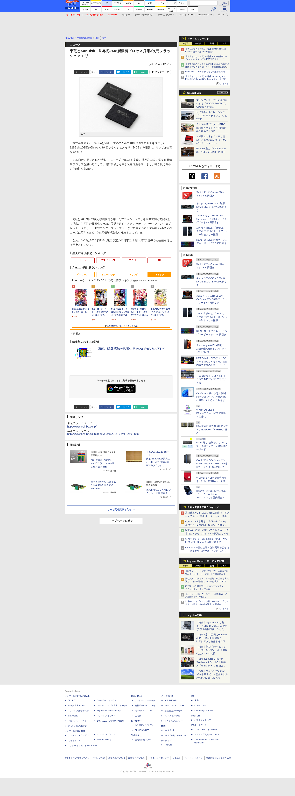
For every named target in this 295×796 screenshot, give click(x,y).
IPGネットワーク (199, 725)
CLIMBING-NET (142, 730)
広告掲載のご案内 (116, 758)
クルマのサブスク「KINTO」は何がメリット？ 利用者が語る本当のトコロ (212, 127)
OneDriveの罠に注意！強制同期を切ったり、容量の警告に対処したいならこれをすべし (207, 551)
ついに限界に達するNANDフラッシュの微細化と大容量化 (102, 463)
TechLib (168, 745)
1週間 (211, 43)
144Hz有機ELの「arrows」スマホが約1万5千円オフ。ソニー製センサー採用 (212, 231)
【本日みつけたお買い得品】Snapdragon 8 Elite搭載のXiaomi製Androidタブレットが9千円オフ (207, 79)
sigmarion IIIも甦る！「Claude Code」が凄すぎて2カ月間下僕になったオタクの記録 (206, 525)
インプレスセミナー (106, 716)
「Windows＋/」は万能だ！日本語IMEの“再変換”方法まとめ (211, 379)
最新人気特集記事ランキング (202, 507)
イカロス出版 (167, 696)
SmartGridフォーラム (107, 700)
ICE (192, 696)
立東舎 (138, 716)
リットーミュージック (145, 700)
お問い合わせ (99, 758)
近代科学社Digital (143, 739)
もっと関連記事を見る (119, 509)
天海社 (197, 700)
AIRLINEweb (171, 700)
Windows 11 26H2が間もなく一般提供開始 (205, 71)
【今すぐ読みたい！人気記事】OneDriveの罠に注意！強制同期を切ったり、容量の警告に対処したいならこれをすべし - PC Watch (207, 67)
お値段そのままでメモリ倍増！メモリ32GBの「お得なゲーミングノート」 (211, 140)
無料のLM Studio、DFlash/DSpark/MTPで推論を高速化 (211, 413)
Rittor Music (137, 696)
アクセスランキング (198, 39)
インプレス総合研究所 (78, 710)
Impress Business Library (109, 710)
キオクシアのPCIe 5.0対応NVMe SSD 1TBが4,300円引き (211, 207)
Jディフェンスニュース (175, 705)
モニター (126, 14)
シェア (109, 72)
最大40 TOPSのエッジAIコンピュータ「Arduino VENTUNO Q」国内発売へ (212, 494)
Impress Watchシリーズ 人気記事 (205, 561)
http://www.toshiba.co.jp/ (81, 426)
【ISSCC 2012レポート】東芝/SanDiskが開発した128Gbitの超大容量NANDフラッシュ (158, 458)
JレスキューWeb (172, 716)
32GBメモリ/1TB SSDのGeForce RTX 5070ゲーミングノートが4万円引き (211, 219)
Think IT (71, 700)
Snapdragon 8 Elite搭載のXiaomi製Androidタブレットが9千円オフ (211, 348)
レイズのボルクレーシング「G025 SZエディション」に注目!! (212, 115)
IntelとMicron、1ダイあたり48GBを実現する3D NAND (103, 485)
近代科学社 (136, 735)
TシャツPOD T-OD (144, 710)
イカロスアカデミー (174, 721)
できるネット (74, 740)
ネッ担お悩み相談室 (77, 726)
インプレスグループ (193, 758)
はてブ (126, 72)
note (143, 72)
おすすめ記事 (194, 615)
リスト (94, 72)
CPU (190, 14)
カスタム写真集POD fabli (206, 734)
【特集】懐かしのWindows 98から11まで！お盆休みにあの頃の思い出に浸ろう (212, 674)
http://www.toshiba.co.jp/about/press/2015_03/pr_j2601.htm (103, 433)
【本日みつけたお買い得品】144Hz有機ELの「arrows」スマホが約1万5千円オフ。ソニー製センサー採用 (207, 59)
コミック (159, 274)
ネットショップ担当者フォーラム (112, 705)
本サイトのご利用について (76, 758)
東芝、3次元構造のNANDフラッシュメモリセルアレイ (131, 348)
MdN (163, 726)
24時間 (198, 43)
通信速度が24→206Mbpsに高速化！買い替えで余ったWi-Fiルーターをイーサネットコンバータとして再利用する (207, 516)
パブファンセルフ (202, 720)
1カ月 (224, 43)
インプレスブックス (106, 734)
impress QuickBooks (203, 710)
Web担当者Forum (76, 705)
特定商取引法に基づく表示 (218, 758)
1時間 (185, 43)
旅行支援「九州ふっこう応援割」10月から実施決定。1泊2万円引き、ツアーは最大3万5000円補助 (207, 581)
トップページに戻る (121, 520)
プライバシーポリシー (158, 758)
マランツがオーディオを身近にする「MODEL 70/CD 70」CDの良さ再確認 (212, 103)
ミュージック (108, 274)
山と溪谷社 (136, 721)
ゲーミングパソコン (144, 14)
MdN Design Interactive (175, 735)
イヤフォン (83, 274)
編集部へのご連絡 (136, 758)
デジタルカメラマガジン (79, 735)
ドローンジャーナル (77, 721)
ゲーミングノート (166, 14)
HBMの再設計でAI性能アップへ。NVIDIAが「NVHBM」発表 (212, 429)
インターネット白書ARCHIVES (82, 745)
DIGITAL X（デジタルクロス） (111, 721)
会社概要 (176, 758)
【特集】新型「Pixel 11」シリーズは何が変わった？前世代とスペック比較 (211, 650)
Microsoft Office (205, 14)
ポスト (84, 72)
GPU (181, 14)
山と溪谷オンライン (144, 725)
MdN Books (170, 730)
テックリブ (166, 740)
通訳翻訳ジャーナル (174, 710)
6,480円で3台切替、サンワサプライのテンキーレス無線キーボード (212, 446)
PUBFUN (195, 716)
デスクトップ (108, 260)
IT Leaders (73, 716)
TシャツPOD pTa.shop (205, 729)
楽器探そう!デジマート (145, 705)
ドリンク (134, 274)
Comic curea (200, 705)
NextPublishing (104, 739)
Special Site (194, 92)
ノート (82, 260)
